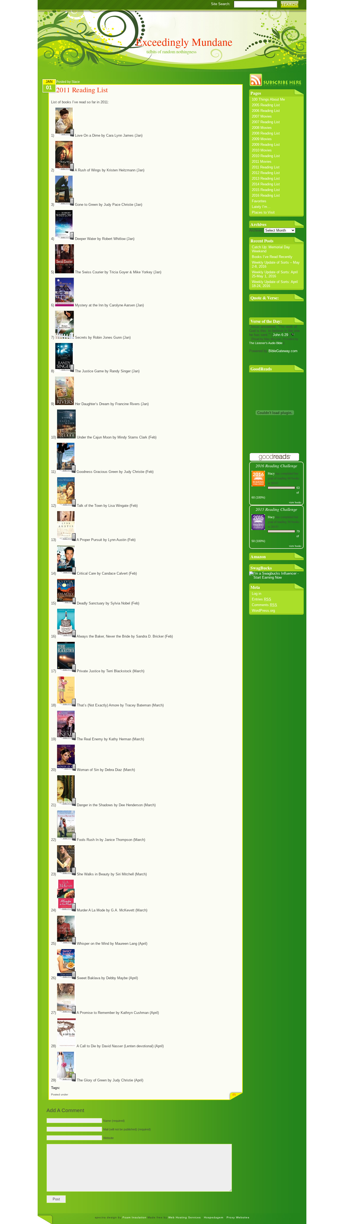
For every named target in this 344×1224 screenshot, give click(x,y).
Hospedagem (214, 1217)
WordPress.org (263, 611)
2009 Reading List (266, 145)
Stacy (271, 473)
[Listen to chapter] (293, 335)
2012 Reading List (266, 173)
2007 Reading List (266, 122)
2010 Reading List (266, 156)
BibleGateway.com (283, 351)
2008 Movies (262, 128)
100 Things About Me (268, 99)
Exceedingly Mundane (184, 41)
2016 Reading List (266, 195)
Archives (256, 230)
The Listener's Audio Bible (265, 343)
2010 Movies (262, 150)
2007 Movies (262, 116)
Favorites (259, 201)
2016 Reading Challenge (276, 465)
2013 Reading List (266, 178)
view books (295, 502)
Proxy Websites (238, 1217)
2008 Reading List (266, 133)
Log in (256, 594)
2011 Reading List (266, 167)
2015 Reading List (266, 190)
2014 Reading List (266, 184)
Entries (261, 599)
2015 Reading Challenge (276, 509)
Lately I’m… (261, 207)
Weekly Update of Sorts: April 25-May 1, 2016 (275, 274)
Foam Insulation (135, 1217)
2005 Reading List (266, 105)
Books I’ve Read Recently (272, 257)
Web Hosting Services (184, 1217)
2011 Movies (261, 162)
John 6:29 (280, 335)
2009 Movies (262, 139)
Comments (264, 605)
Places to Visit (263, 212)
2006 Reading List (266, 111)
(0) (234, 1094)
